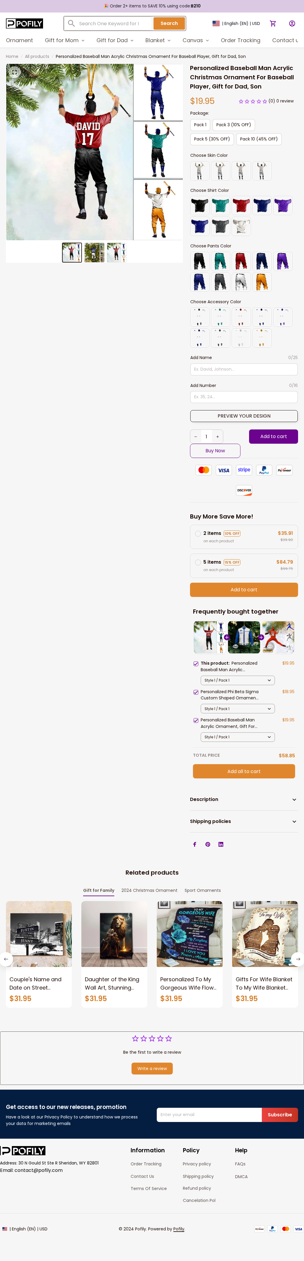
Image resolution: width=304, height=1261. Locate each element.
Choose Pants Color (210, 246)
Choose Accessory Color (215, 302)
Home (12, 56)
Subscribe (280, 1114)
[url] (178, 1229)
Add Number (203, 385)
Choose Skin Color (209, 155)
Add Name (201, 358)
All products (37, 56)
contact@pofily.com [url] (39, 1170)
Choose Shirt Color (209, 190)
